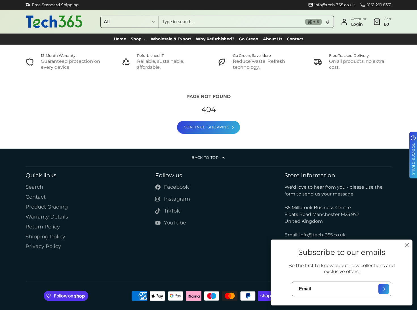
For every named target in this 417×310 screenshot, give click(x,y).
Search (34, 187)
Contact (295, 38)
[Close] (406, 245)
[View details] (65, 62)
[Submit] (383, 289)
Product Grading (47, 207)
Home (120, 38)
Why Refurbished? (215, 38)
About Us (272, 38)
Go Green (248, 38)
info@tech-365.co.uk (334, 4)
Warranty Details (47, 217)
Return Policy (43, 227)
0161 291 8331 (379, 4)
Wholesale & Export (171, 38)
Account (354, 21)
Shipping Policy (45, 237)
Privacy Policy (43, 246)
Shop (136, 38)
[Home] (54, 21)
